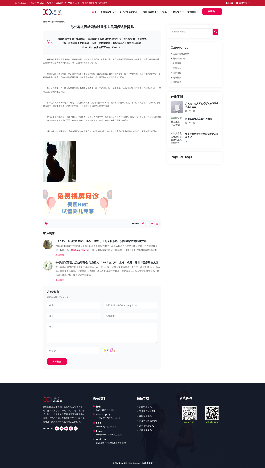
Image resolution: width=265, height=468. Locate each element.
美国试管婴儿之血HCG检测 (198, 118)
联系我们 (212, 11)
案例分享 (191, 12)
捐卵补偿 (176, 77)
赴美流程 (176, 63)
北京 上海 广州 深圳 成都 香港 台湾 (111, 443)
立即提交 (57, 361)
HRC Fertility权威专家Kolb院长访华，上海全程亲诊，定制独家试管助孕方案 (101, 241)
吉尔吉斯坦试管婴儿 (148, 421)
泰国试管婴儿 (149, 12)
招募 (164, 12)
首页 (94, 12)
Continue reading (114, 250)
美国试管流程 (178, 58)
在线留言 (59, 255)
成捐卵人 (176, 68)
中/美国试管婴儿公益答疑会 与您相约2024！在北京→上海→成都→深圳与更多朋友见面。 (108, 262)
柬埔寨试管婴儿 (146, 426)
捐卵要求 (176, 82)
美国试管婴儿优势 (180, 53)
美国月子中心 (145, 430)
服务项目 (177, 12)
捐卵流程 (176, 73)
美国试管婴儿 (107, 12)
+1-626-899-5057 (104, 418)
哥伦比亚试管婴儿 (128, 12)
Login (230, 3)
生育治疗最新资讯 (57, 21)
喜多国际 (148, 463)
